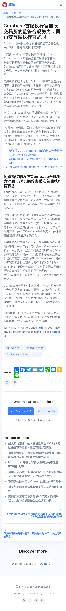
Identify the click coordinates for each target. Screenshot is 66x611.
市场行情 (16, 12)
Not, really (48, 411)
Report (52, 593)
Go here (45, 563)
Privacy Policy (34, 593)
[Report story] (14, 382)
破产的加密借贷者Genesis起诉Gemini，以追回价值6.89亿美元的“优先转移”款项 (34, 515)
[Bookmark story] (7, 382)
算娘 (41, 327)
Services (16, 593)
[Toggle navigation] (61, 4)
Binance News (13, 347)
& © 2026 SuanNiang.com (34, 586)
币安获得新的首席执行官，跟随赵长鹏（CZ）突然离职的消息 (32, 535)
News (37, 354)
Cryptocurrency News (17, 354)
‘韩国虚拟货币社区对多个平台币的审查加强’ (35, 167)
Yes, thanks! (22, 411)
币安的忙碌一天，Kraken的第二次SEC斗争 (34, 481)
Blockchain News (34, 347)
